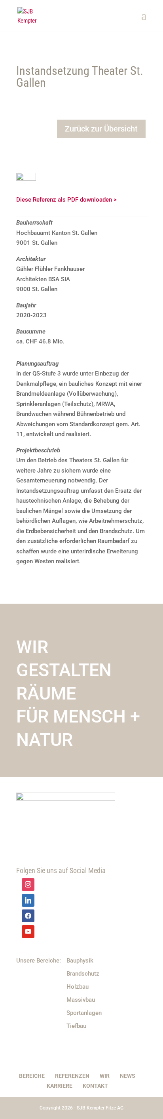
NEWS (127, 1076)
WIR (105, 1076)
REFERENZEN (72, 1076)
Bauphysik (79, 960)
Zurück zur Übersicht (101, 128)
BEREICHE (32, 1076)
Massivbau (80, 999)
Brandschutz (82, 973)
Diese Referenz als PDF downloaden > (66, 199)
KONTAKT (95, 1086)
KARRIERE (59, 1086)
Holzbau (77, 986)
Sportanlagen (84, 1012)
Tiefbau (76, 1025)
